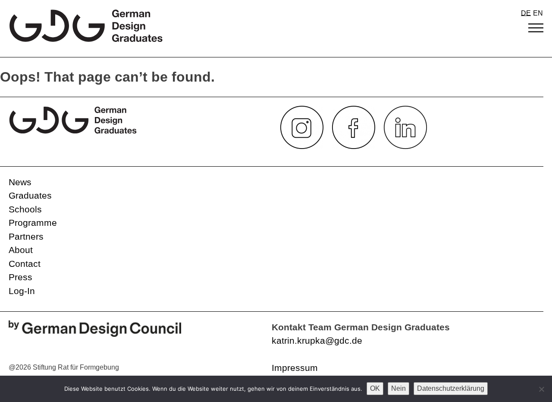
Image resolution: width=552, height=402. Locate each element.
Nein (398, 388)
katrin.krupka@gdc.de (317, 340)
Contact (25, 264)
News (20, 182)
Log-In (22, 291)
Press (20, 277)
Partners (26, 236)
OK (375, 388)
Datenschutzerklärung (450, 388)
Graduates (30, 195)
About (21, 250)
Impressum (295, 368)
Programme (33, 223)
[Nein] (541, 389)
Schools (25, 209)
